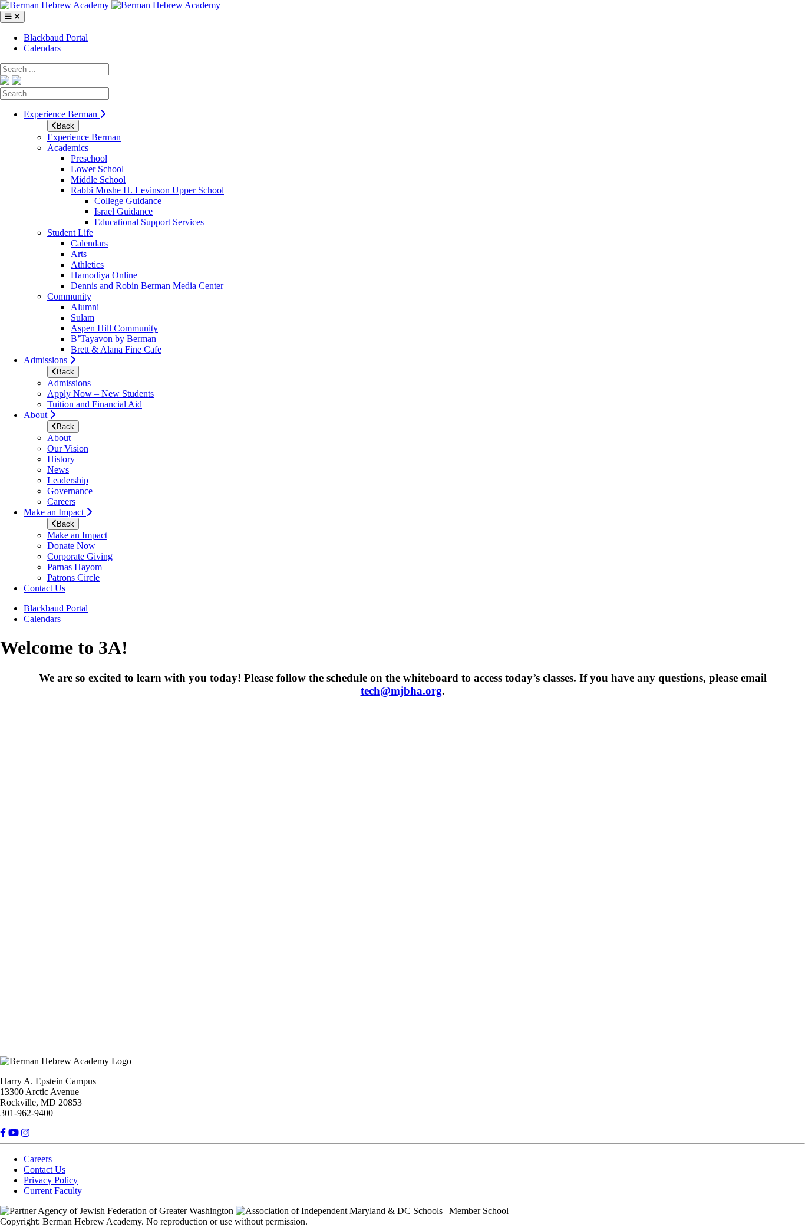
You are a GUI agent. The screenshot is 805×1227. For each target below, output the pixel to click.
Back (65, 125)
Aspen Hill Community (114, 328)
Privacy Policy (51, 1180)
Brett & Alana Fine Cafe (116, 349)
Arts (79, 254)
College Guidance (127, 201)
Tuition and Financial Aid (94, 404)
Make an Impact (55, 512)
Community (69, 296)
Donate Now (71, 546)
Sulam (82, 317)
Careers (61, 501)
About (37, 415)
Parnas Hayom (74, 567)
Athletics (87, 264)
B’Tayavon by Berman (113, 339)
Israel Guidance (123, 211)
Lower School (97, 169)
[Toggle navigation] (12, 17)
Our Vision (67, 448)
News (58, 470)
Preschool (89, 158)
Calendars (42, 48)
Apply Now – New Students (100, 394)
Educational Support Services (149, 222)
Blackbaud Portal (56, 37)
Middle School (98, 180)
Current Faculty (53, 1191)
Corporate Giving (80, 556)
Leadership (67, 480)
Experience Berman (62, 114)
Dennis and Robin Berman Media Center (147, 286)
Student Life (70, 233)
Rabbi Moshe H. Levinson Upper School (147, 190)
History (61, 459)
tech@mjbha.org (401, 691)
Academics (67, 148)
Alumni (85, 307)
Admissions (47, 360)
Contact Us (44, 588)
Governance (70, 491)
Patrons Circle (73, 578)
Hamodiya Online (104, 275)
